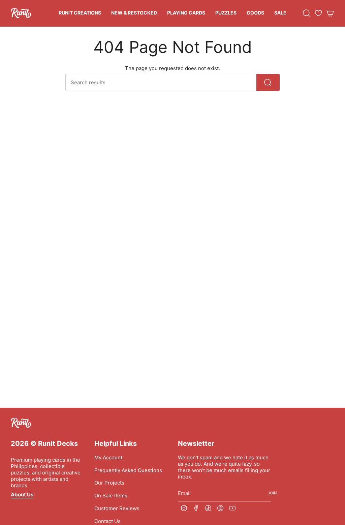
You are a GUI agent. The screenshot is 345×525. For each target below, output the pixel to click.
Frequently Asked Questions (128, 470)
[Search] (268, 82)
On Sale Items (110, 495)
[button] (80, 13)
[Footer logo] (21, 423)
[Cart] (330, 13)
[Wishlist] (318, 13)
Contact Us (107, 521)
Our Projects (109, 483)
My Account (108, 457)
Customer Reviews (116, 508)
